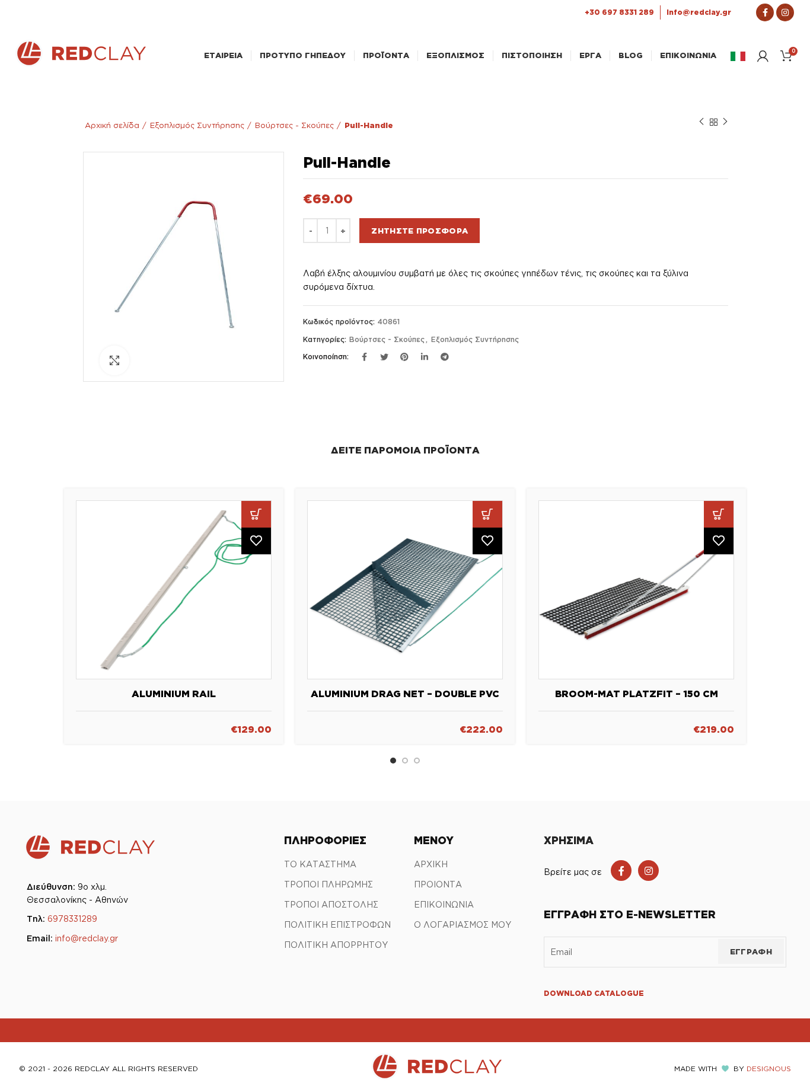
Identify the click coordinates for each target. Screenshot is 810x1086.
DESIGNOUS (769, 1068)
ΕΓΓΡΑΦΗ (751, 951)
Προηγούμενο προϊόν (701, 122)
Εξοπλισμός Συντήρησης (197, 125)
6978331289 (72, 918)
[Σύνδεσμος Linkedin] (424, 357)
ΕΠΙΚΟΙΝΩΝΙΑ (444, 904)
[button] (256, 514)
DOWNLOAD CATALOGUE (594, 993)
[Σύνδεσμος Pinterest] (404, 357)
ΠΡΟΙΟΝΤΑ (438, 884)
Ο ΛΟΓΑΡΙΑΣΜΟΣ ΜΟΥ (462, 924)
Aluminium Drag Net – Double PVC (405, 693)
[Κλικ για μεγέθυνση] (114, 360)
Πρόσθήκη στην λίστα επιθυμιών (256, 541)
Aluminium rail (174, 693)
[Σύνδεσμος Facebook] (765, 12)
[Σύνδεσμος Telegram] (445, 357)
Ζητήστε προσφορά (419, 230)
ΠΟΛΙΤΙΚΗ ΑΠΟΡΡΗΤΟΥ (336, 944)
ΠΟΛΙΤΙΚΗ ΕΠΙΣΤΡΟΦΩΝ (337, 924)
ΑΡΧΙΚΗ (431, 864)
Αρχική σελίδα (112, 125)
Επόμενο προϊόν (725, 122)
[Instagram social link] (648, 870)
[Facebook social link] (621, 870)
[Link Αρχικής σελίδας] (80, 63)
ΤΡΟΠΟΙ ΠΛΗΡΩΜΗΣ (328, 884)
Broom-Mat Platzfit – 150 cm (636, 693)
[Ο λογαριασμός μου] (762, 56)
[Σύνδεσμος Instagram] (785, 12)
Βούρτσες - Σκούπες (294, 125)
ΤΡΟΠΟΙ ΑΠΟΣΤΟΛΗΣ (331, 904)
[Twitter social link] (384, 357)
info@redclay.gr (86, 938)
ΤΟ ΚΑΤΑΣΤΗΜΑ (320, 864)
